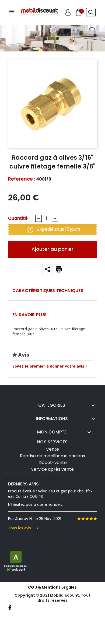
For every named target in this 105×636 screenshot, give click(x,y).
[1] (79, 518)
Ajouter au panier (53, 249)
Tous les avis (21, 527)
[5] (95, 518)
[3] (87, 518)
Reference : (21, 179)
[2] (83, 518)
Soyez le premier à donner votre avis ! (49, 366)
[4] (91, 518)
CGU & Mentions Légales (52, 587)
